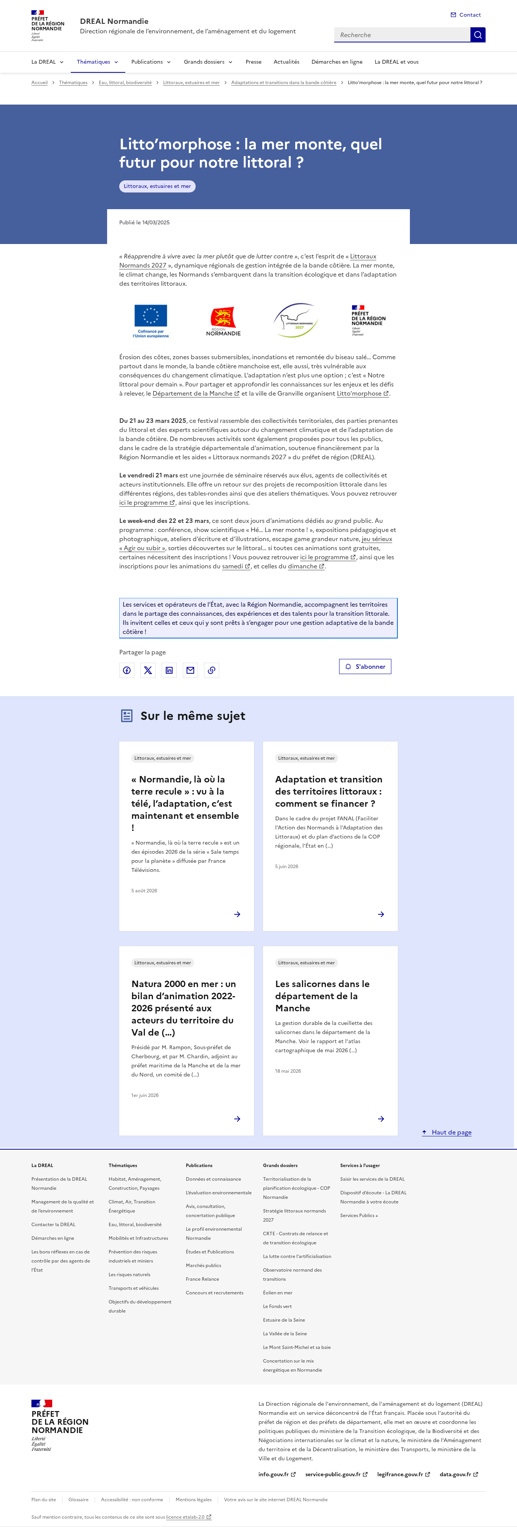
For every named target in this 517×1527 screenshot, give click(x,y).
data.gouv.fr (455, 1474)
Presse (254, 62)
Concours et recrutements (214, 1292)
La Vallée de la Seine (285, 1333)
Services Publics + (359, 1215)
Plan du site (43, 1499)
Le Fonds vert (277, 1306)
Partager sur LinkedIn (169, 670)
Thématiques (93, 62)
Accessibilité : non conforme (132, 1499)
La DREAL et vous (397, 62)
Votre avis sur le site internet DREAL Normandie (276, 1499)
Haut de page (451, 1132)
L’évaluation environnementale (219, 1192)
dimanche (302, 566)
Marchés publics (203, 1265)
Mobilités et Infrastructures (138, 1238)
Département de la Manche (192, 393)
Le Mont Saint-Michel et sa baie (297, 1347)
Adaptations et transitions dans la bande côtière (283, 82)
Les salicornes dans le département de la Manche (322, 996)
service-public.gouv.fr (333, 1474)
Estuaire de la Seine (284, 1320)
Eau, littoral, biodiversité (125, 82)
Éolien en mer (278, 1292)
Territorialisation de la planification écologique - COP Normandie (296, 1188)
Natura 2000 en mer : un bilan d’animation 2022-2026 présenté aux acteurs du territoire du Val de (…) (183, 1008)
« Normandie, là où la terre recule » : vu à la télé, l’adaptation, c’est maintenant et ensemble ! (185, 804)
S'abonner (370, 666)
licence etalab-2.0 (185, 1517)
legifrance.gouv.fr (400, 1474)
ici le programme (143, 502)
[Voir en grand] (258, 321)
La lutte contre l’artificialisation (297, 1256)
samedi (232, 566)
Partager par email (190, 670)
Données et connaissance (213, 1179)
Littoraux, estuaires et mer (191, 82)
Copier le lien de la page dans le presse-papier (211, 670)
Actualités (286, 62)
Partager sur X (148, 670)
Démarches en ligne (337, 62)
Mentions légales (194, 1499)
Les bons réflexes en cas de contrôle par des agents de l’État (60, 1261)
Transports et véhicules (134, 1288)
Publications (147, 62)
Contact (470, 15)
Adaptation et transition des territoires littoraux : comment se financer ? (329, 791)
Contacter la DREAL (53, 1224)
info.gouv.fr (273, 1474)
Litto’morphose (359, 393)
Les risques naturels (129, 1274)
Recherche (478, 34)
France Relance (202, 1279)
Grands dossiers (204, 62)
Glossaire (79, 1499)
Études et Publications (210, 1252)
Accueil (39, 82)
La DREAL (43, 62)
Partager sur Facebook (126, 670)
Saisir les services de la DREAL (372, 1179)
